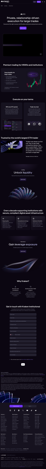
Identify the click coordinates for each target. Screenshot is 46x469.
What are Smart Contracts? (40, 437)
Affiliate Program (15, 423)
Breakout (17, 457)
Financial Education (39, 434)
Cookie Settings (13, 448)
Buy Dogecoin (3, 438)
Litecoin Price (26, 424)
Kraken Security (15, 416)
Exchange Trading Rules (10, 450)
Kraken (5, 457)
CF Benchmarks (16, 459)
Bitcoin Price (26, 416)
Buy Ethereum (3, 437)
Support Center (15, 427)
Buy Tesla (14, 437)
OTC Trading (3, 422)
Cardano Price (26, 422)
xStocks (12, 459)
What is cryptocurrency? (39, 435)
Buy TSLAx (25, 437)
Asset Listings (14, 424)
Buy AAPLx (25, 438)
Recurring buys (3, 427)
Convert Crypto (38, 414)
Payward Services (7, 459)
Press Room (14, 422)
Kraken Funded (3, 430)
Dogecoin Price (26, 419)
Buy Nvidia (14, 435)
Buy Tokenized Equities (28, 434)
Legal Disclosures (22, 466)
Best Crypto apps (38, 441)
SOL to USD (37, 422)
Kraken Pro (9, 457)
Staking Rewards (4, 426)
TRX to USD (37, 426)
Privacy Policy (30, 359)
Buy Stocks (14, 434)
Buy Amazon (14, 440)
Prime (29, 459)
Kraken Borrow (3, 429)
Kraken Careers (15, 417)
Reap (20, 459)
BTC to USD (37, 416)
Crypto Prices (26, 414)
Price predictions (27, 427)
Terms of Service (24, 359)
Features (3, 414)
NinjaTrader (13, 457)
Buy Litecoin (3, 444)
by (3, 455)
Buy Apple (14, 438)
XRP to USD (37, 419)
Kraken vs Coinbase (38, 444)
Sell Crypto (3, 417)
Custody (34, 459)
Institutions (3, 423)
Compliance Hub (25, 448)
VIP (19, 457)
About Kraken (15, 414)
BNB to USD (37, 420)
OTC (31, 459)
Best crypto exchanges (39, 443)
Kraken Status (14, 426)
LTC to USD (37, 427)
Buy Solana (3, 443)
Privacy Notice (7, 448)
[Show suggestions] (35, 327)
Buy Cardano (3, 441)
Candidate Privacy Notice (23, 450)
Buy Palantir (14, 441)
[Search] (42, 1)
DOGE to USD (37, 423)
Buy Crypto (3, 416)
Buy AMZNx (26, 441)
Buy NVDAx (26, 435)
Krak (27, 459)
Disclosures (17, 450)
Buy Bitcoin (3, 435)
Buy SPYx (25, 440)
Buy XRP (2, 440)
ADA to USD (37, 424)
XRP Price (25, 420)
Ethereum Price (26, 417)
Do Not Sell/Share (19, 448)
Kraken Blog (14, 419)
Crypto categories (27, 426)
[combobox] (22, 328)
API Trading (3, 424)
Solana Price (26, 423)
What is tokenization (38, 440)
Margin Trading (3, 419)
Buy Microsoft (14, 443)
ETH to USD (37, 417)
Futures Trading (4, 420)
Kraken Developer (15, 420)
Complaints (14, 429)
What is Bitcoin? (38, 438)
